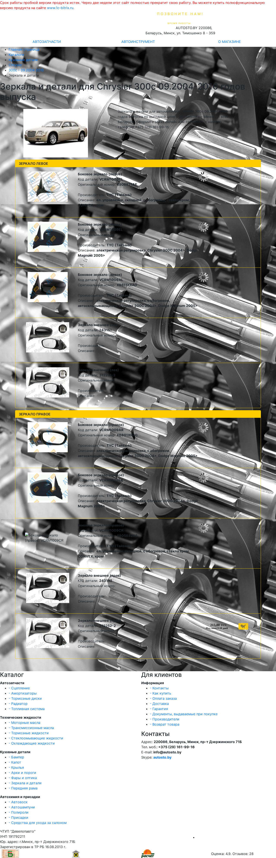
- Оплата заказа (163, 698)
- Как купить (160, 693)
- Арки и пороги (22, 772)
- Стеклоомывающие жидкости (36, 738)
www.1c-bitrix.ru (60, 8)
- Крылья (16, 767)
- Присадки (18, 817)
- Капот (15, 762)
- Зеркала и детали (25, 783)
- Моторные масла (24, 722)
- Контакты (159, 688)
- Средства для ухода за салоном (38, 822)
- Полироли (18, 812)
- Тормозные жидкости (29, 733)
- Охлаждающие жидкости (32, 743)
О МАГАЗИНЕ (229, 41)
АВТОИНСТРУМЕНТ (138, 41)
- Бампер (16, 757)
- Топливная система (27, 709)
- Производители (164, 719)
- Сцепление (19, 688)
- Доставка (159, 703)
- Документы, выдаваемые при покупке (184, 714)
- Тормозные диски (25, 698)
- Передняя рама (23, 788)
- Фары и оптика (23, 778)
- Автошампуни (22, 807)
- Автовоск (18, 802)
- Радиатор (18, 703)
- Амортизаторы (23, 693)
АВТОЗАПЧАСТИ (47, 41)
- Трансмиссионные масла (31, 728)
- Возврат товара (164, 724)
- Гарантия (159, 709)
